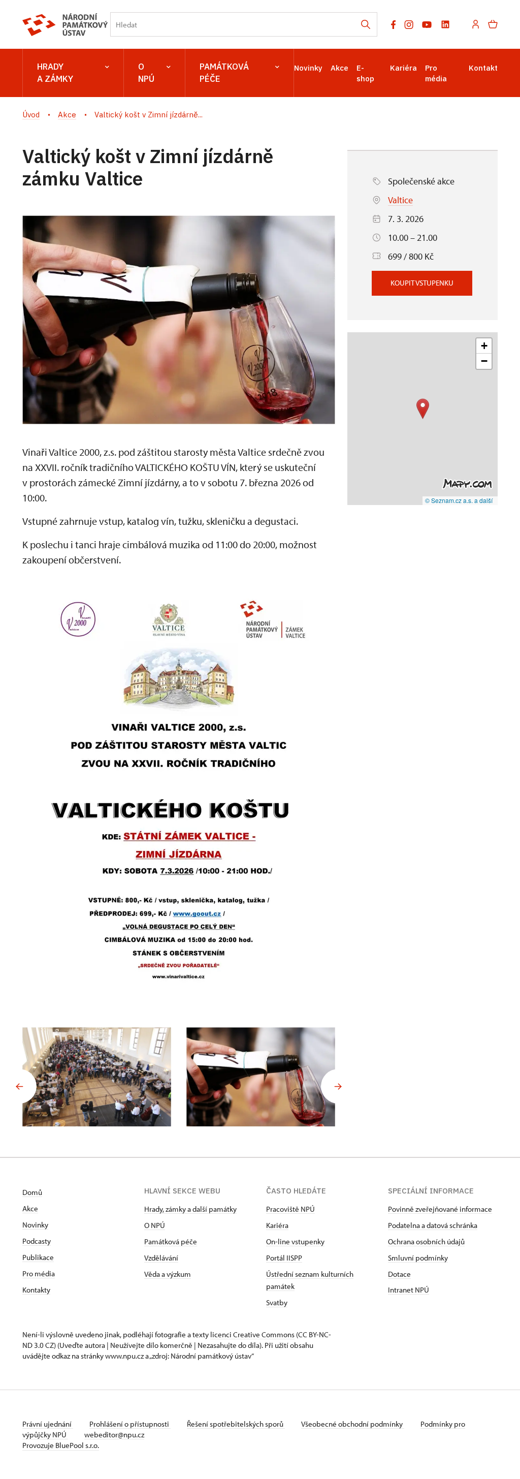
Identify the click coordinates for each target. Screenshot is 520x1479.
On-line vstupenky (295, 1241)
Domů (32, 1192)
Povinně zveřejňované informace (440, 1209)
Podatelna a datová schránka (432, 1225)
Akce (339, 68)
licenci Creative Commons (252, 1334)
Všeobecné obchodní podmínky (352, 1424)
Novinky (308, 68)
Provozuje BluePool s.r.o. (60, 1445)
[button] (422, 408)
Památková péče (224, 72)
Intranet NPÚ (408, 1290)
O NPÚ (146, 72)
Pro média (38, 1273)
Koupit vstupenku (422, 283)
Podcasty (36, 1241)
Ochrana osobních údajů (426, 1241)
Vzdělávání (161, 1258)
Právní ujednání (47, 1424)
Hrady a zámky (55, 72)
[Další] (338, 1086)
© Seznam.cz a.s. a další (459, 500)
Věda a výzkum (167, 1274)
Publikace (38, 1257)
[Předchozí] (19, 1086)
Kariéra (403, 68)
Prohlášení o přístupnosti (130, 1424)
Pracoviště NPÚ (290, 1209)
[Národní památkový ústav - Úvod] (65, 24)
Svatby (276, 1302)
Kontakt (483, 68)
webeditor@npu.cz (114, 1434)
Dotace (399, 1274)
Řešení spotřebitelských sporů (236, 1424)
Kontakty (36, 1290)
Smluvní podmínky (418, 1258)
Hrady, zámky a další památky (190, 1209)
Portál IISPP (284, 1258)
